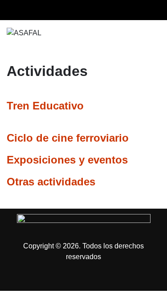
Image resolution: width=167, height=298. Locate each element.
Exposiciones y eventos (67, 160)
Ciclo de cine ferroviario (68, 138)
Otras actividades (51, 182)
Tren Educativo (45, 106)
